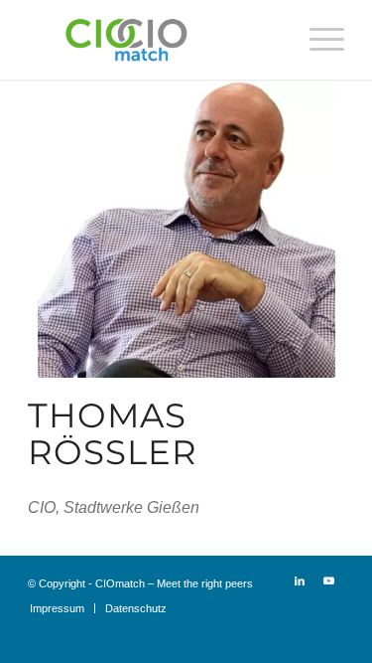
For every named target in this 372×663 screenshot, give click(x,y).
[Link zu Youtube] (329, 580)
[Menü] (317, 40)
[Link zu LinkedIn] (299, 580)
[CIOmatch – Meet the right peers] (154, 40)
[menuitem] (317, 40)
